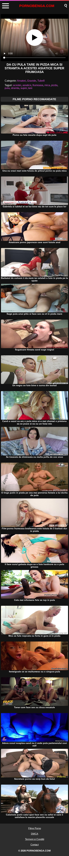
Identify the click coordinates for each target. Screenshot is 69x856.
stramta (15, 88)
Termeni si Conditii (34, 839)
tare (30, 88)
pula (7, 88)
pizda (54, 85)
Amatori (21, 80)
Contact (34, 844)
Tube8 (41, 80)
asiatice (26, 85)
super (24, 88)
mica (47, 85)
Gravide (31, 80)
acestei (17, 85)
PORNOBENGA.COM (36, 6)
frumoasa (38, 85)
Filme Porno (34, 828)
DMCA (34, 833)
